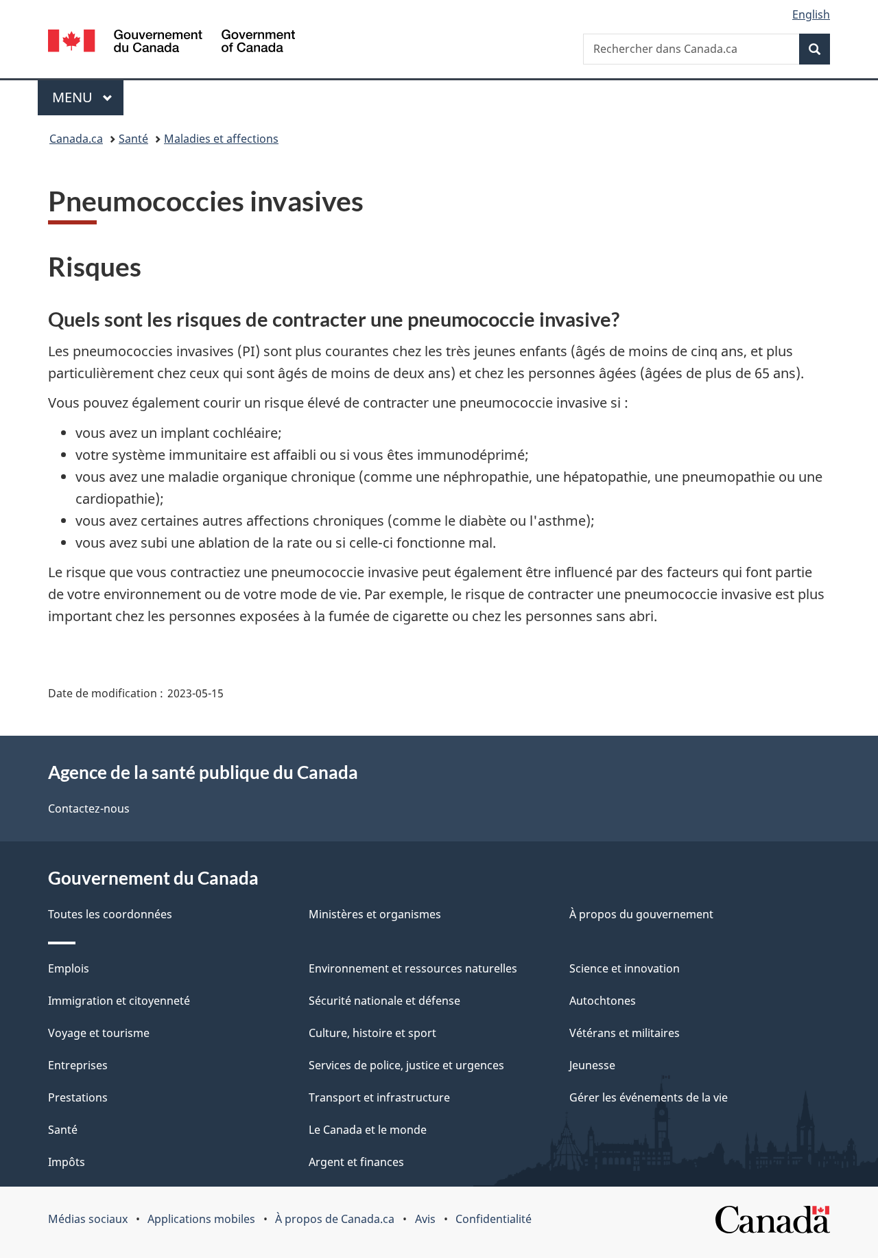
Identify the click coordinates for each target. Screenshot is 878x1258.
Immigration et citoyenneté (119, 1000)
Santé (133, 138)
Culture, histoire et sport (372, 1032)
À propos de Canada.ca (334, 1218)
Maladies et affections (221, 138)
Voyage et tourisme (99, 1032)
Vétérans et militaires (624, 1032)
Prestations (78, 1097)
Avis (425, 1218)
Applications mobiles (201, 1218)
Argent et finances (356, 1161)
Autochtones (602, 1000)
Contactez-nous (89, 808)
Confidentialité (493, 1218)
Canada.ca (76, 138)
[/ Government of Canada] (171, 43)
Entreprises (78, 1065)
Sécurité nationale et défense (384, 1000)
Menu (87, 97)
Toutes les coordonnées (110, 914)
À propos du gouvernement (641, 914)
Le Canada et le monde (368, 1129)
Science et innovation (624, 968)
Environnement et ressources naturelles (413, 968)
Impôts (66, 1161)
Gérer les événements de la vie (648, 1097)
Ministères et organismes (375, 914)
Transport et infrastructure (379, 1097)
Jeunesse (592, 1065)
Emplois (68, 968)
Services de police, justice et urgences (406, 1065)
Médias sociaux (88, 1218)
